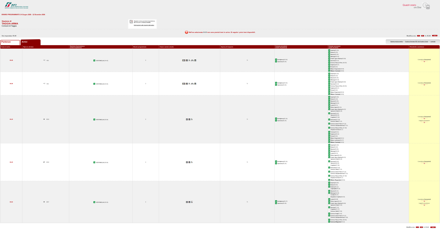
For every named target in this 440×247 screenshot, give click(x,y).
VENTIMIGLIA (100, 60)
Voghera (333, 64)
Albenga (333, 56)
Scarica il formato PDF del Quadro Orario (416, 41)
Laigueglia (333, 188)
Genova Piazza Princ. (337, 62)
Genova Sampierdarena (337, 125)
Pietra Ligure (334, 107)
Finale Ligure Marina (336, 58)
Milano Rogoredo (335, 69)
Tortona (333, 132)
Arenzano (333, 119)
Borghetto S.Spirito (336, 196)
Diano (332, 52)
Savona (333, 60)
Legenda (432, 41)
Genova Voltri (334, 121)
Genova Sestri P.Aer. (336, 123)
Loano (332, 105)
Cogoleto (333, 117)
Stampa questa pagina (396, 41)
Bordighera (280, 59)
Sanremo (279, 61)
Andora (333, 187)
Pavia (332, 66)
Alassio (333, 54)
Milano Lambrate (335, 140)
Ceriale (332, 194)
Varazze (333, 115)
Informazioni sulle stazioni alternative (144, 25)
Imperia (333, 50)
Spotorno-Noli (334, 111)
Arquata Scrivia (335, 129)
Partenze (6, 42)
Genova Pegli (334, 213)
